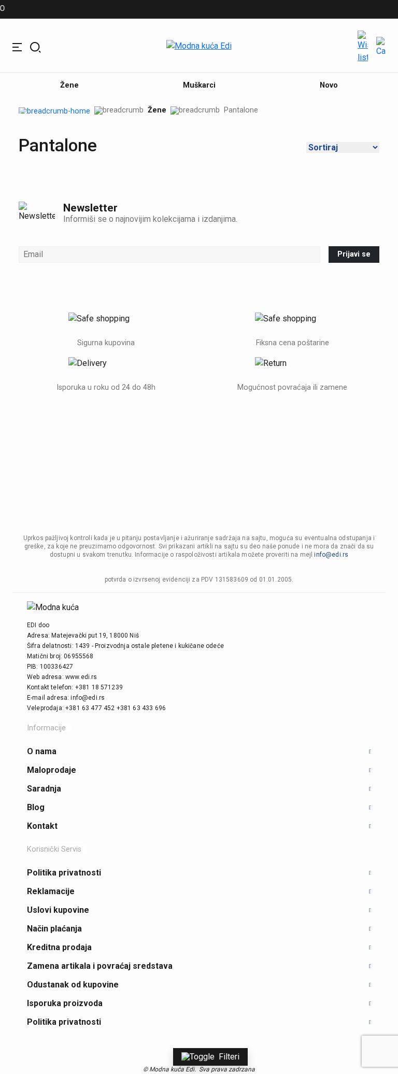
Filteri (229, 1057)
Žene (157, 110)
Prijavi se (354, 254)
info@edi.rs (331, 554)
